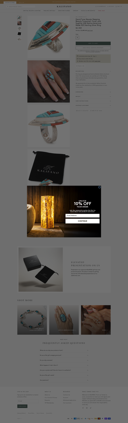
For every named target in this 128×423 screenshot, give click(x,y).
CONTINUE (82, 221)
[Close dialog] (99, 187)
